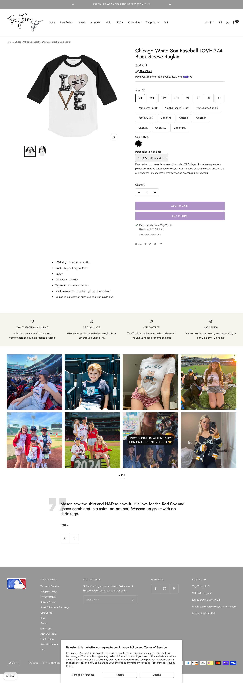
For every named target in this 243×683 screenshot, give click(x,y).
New (52, 22)
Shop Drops (152, 22)
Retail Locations (49, 644)
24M (176, 98)
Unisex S (184, 117)
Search (44, 623)
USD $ (207, 22)
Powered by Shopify (53, 663)
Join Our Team (48, 633)
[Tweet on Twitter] (155, 244)
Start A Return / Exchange (54, 607)
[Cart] (234, 22)
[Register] (132, 600)
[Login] (227, 22)
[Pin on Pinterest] (150, 244)
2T (187, 98)
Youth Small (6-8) (148, 107)
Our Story (45, 628)
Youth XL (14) (145, 117)
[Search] (220, 22)
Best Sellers (66, 22)
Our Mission (47, 639)
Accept (120, 674)
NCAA (119, 22)
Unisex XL (160, 127)
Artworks (95, 22)
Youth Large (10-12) (207, 107)
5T (219, 98)
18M (164, 98)
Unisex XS (166, 117)
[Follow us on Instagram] (164, 588)
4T (208, 98)
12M (151, 98)
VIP (166, 22)
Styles (81, 22)
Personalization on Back (148, 151)
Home (10, 42)
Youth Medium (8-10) (177, 107)
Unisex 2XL (180, 127)
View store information (150, 234)
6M (140, 98)
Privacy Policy (48, 596)
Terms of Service (49, 586)
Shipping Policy (48, 591)
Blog (42, 618)
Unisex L (143, 127)
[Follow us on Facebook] (155, 588)
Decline (157, 674)
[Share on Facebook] (145, 244)
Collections (134, 22)
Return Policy (47, 602)
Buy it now (180, 216)
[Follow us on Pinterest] (173, 588)
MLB (108, 22)
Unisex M (201, 117)
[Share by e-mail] (161, 244)
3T (198, 98)
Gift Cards (46, 612)
